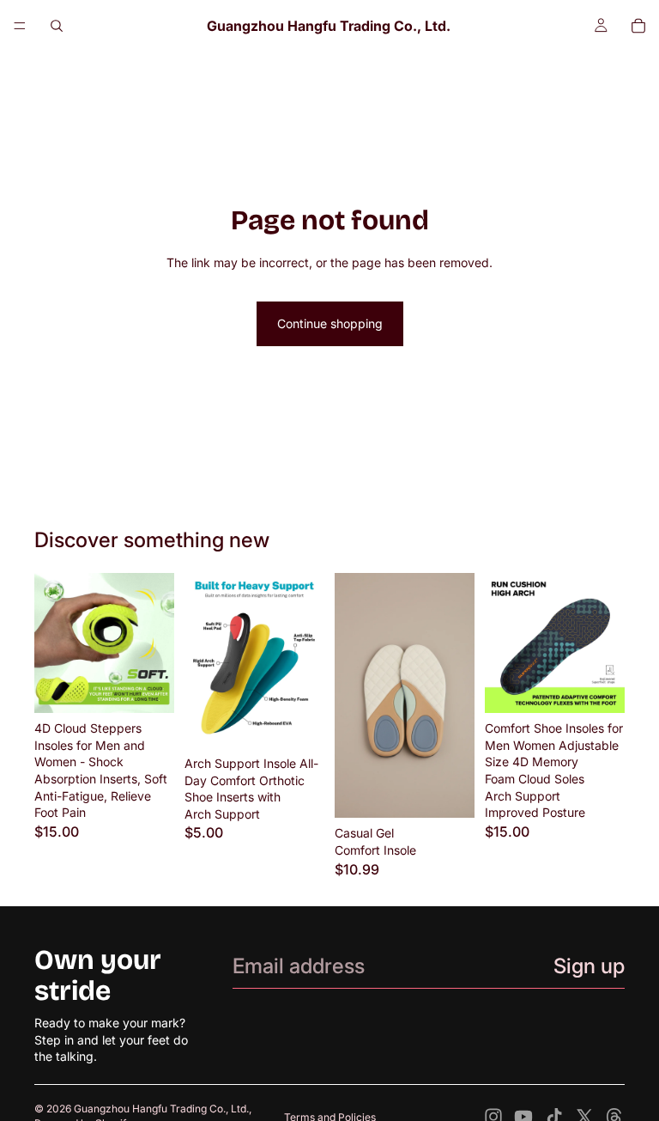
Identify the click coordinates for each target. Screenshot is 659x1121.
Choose (162, 686)
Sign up (589, 965)
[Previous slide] (53, 643)
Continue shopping (330, 323)
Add (462, 791)
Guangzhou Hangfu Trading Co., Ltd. (161, 1108)
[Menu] (19, 26)
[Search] (57, 26)
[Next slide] (155, 643)
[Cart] (638, 26)
